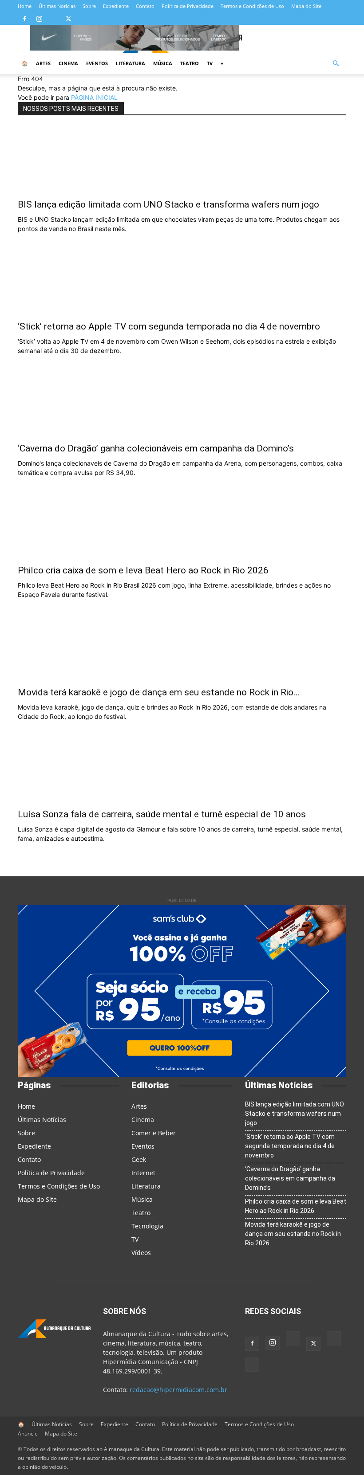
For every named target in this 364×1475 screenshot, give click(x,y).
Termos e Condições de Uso (252, 6)
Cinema (68, 63)
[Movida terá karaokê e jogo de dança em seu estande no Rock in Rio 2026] (182, 648)
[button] (335, 63)
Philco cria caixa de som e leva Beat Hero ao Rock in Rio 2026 (143, 570)
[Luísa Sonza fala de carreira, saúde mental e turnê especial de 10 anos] (182, 770)
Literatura (130, 63)
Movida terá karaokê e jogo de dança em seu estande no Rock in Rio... (159, 692)
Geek (138, 1159)
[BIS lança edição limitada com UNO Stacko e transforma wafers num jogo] (182, 160)
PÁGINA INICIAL (94, 97)
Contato (145, 6)
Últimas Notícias (57, 6)
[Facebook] (24, 18)
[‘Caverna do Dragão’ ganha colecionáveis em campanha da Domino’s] (182, 404)
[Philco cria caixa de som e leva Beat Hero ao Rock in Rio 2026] (182, 526)
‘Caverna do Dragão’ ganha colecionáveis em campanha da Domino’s (156, 448)
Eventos (97, 63)
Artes (43, 63)
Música (162, 63)
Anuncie (28, 1433)
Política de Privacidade (188, 6)
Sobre (89, 6)
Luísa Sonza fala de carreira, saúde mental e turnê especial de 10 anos (162, 814)
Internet (143, 1173)
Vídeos (141, 1252)
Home (25, 6)
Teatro (189, 63)
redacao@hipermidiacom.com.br (178, 1389)
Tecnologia (147, 1226)
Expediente (116, 6)
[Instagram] (39, 18)
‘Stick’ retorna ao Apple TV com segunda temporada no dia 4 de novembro (169, 326)
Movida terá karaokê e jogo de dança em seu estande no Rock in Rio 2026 (293, 1234)
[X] (68, 18)
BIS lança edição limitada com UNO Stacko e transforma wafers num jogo (168, 204)
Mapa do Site (306, 6)
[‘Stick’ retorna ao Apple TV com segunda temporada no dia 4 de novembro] (182, 282)
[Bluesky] (83, 18)
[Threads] (97, 18)
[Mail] (53, 18)
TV (210, 63)
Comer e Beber (153, 1133)
